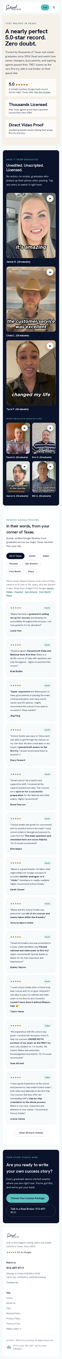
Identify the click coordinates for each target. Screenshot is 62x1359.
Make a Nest (13, 1328)
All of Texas (15, 556)
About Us (10, 1303)
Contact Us (12, 1282)
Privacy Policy (13, 1318)
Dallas (46, 556)
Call (45, 7)
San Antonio (31, 563)
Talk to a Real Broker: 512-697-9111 (28, 1210)
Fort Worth (15, 571)
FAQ (8, 1308)
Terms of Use (13, 1323)
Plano (31, 571)
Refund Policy (13, 1313)
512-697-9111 (15, 1268)
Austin (32, 556)
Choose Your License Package (28, 1198)
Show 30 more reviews (31, 1132)
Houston (13, 563)
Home (9, 1297)
